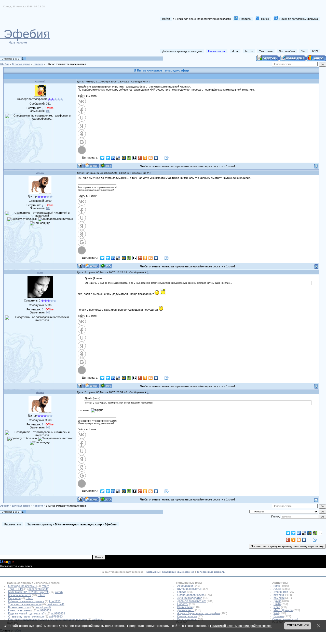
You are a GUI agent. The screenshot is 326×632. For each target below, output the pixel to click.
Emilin (277, 604)
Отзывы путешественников (26, 616)
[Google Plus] (140, 157)
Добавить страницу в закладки (182, 51)
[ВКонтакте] (156, 157)
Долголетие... (185, 610)
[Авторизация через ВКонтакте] (82, 101)
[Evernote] (129, 157)
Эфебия (4, 64)
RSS (315, 51)
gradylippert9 (43, 607)
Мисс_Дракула (283, 610)
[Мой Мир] (124, 157)
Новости (38, 64)
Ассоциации (185, 585)
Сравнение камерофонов (178, 571)
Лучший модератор (189, 597)
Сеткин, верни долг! (285, 619)
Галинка (279, 616)
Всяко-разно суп (19, 607)
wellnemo (97, 619)
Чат (303, 51)
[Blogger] (150, 157)
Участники (265, 51)
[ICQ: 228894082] (106, 385)
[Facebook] (161, 157)
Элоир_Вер (281, 591)
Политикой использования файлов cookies (241, 625)
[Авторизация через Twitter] (82, 150)
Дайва (277, 600)
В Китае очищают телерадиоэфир (66, 64)
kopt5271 (55, 601)
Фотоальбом (286, 51)
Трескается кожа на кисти (25, 604)
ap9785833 (44, 610)
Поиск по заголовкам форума (298, 18)
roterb (45, 585)
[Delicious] (118, 157)
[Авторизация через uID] (82, 117)
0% (48, 110)
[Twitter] (102, 157)
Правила (245, 18)
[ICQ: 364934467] (106, 165)
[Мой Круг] (166, 157)
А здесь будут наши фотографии (198, 613)
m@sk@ (279, 594)
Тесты (248, 51)
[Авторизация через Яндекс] (82, 126)
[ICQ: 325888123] (106, 266)
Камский (40, 81)
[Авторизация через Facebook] (82, 109)
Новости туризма (19, 610)
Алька (40, 172)
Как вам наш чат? (19, 595)
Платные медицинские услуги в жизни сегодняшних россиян (47, 619)
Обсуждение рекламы (22, 585)
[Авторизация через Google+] (82, 142)
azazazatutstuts (38, 589)
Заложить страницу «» (72, 524)
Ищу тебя (14, 598)
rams (40, 272)
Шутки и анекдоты (189, 588)
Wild (276, 613)
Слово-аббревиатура (191, 594)
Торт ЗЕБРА (15, 589)
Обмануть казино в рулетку (26, 601)
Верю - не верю (187, 619)
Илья (277, 607)
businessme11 (55, 604)
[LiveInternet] (134, 157)
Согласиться (298, 625)
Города (181, 591)
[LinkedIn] (113, 157)
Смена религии (187, 616)
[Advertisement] (227, 35)
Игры (235, 51)
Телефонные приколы (211, 571)
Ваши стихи (185, 607)
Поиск (265, 18)
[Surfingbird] (108, 157)
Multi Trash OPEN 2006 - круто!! (28, 592)
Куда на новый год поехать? (26, 613)
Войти (166, 18)
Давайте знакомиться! (191, 600)
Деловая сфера (21, 64)
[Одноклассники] (145, 157)
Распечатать (12, 524)
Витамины (153, 571)
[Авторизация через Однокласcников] (82, 134)
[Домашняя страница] (91, 165)
